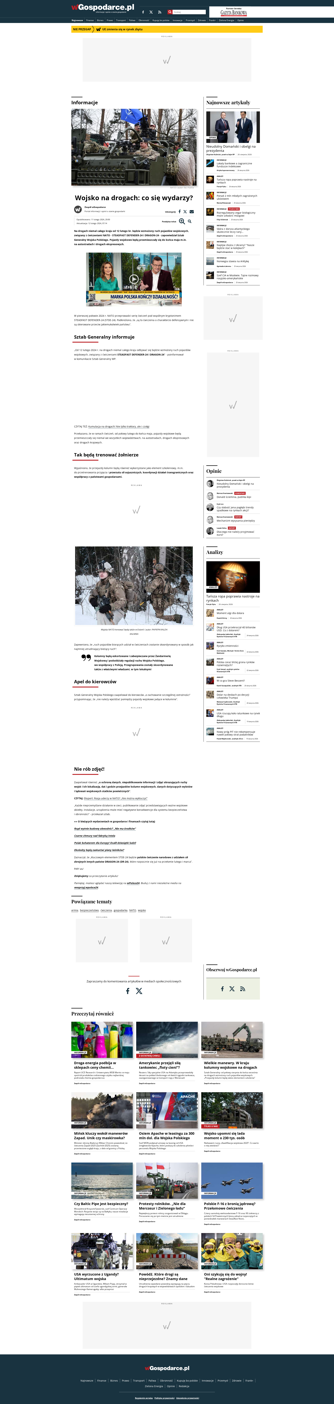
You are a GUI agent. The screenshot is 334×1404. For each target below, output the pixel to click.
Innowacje (177, 20)
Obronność (144, 20)
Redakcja (184, 1386)
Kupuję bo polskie (161, 20)
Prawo (110, 20)
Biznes (100, 20)
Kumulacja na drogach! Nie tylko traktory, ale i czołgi (118, 426)
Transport (121, 20)
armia (74, 910)
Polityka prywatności (164, 1398)
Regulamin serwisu (144, 1398)
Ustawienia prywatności (187, 1398)
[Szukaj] (170, 12)
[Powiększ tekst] (182, 221)
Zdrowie (202, 20)
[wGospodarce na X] (151, 11)
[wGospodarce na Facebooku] (143, 11)
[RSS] (160, 11)
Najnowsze (77, 20)
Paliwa (132, 20)
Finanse (90, 20)
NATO (132, 910)
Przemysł (190, 20)
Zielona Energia (226, 20)
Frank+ (212, 20)
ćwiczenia (106, 910)
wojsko (142, 910)
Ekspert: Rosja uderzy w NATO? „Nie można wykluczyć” (116, 798)
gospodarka (120, 910)
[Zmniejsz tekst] (190, 222)
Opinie (240, 20)
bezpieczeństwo (89, 910)
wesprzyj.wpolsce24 (86, 887)
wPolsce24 (133, 883)
